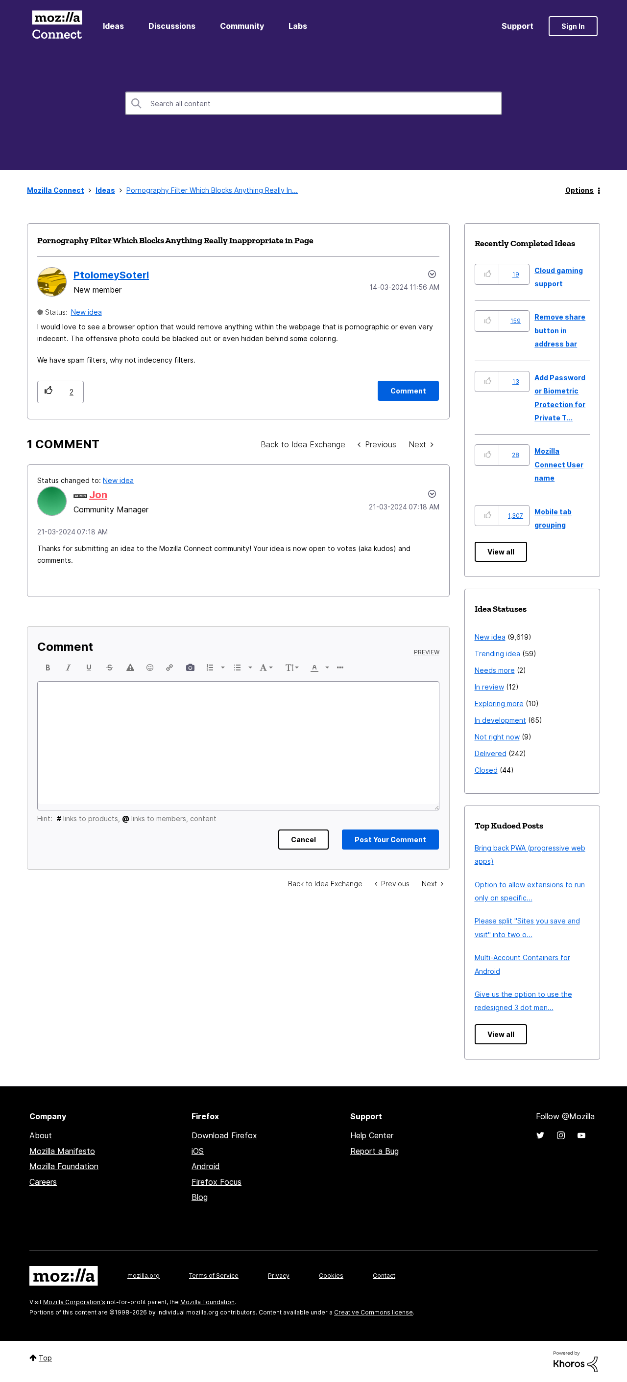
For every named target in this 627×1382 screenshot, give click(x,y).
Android (206, 1166)
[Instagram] (560, 1135)
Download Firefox (224, 1135)
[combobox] (313, 103)
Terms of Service (214, 1275)
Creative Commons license (373, 1312)
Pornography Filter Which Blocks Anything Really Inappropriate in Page (175, 240)
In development (500, 720)
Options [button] (579, 190)
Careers (43, 1182)
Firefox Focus (216, 1182)
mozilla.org (143, 1275)
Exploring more (499, 703)
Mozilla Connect (56, 26)
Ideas (113, 26)
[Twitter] (540, 1135)
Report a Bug (374, 1151)
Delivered (490, 753)
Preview (426, 652)
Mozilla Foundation (63, 1166)
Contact (384, 1275)
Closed (486, 770)
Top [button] (45, 1358)
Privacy (278, 1275)
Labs (298, 26)
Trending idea (497, 653)
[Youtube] (581, 1135)
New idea (86, 312)
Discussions (171, 26)
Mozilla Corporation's (74, 1302)
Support (517, 26)
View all (500, 552)
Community (242, 26)
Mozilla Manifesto (62, 1151)
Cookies (331, 1275)
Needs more (495, 670)
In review (489, 687)
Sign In (573, 26)
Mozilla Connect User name (558, 464)
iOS (198, 1151)
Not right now (497, 737)
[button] (48, 391)
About (40, 1135)
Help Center (371, 1135)
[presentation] (48, 667)
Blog (200, 1197)
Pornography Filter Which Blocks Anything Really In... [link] (212, 190)
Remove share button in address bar (559, 330)
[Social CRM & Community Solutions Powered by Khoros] (576, 1361)
